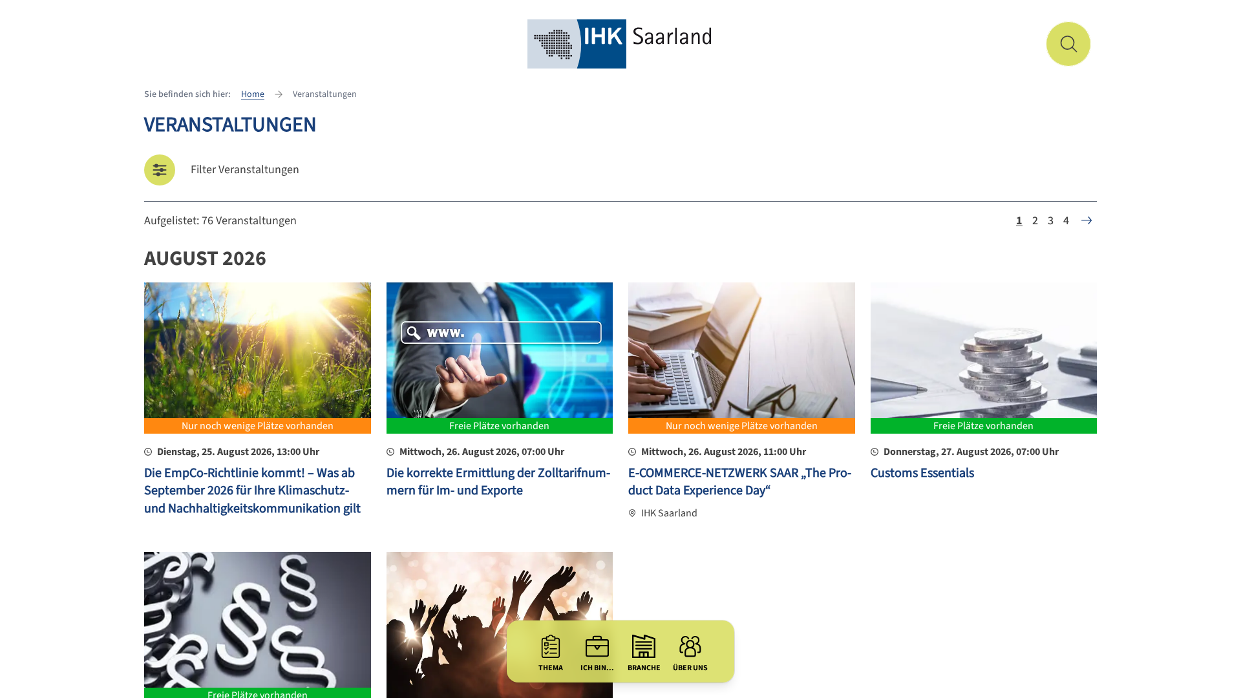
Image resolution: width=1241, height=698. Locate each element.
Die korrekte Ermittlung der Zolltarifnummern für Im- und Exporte (498, 482)
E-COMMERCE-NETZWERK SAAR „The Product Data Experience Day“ (739, 482)
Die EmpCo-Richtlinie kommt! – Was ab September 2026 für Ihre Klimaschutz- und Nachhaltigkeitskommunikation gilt (252, 491)
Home (252, 94)
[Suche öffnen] (1068, 44)
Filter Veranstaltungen (245, 170)
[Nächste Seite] (1086, 220)
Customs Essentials (922, 473)
